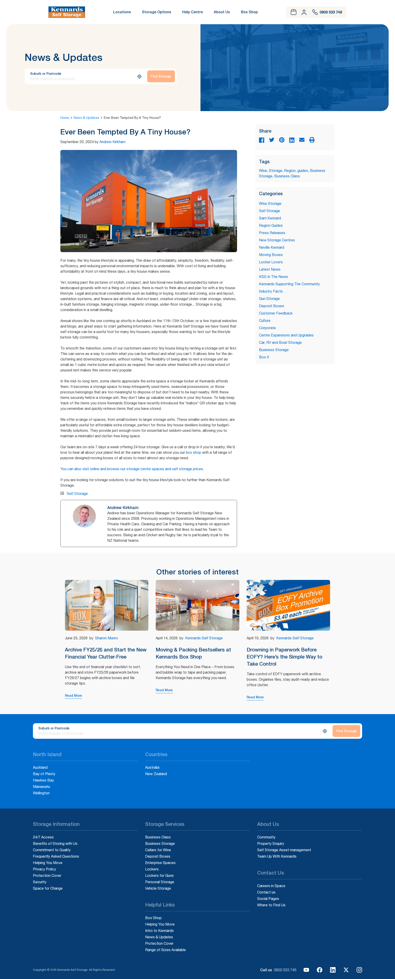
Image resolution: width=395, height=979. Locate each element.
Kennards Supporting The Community (289, 284)
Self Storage (77, 493)
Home (64, 118)
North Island (47, 754)
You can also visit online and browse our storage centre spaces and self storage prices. (132, 469)
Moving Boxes (271, 255)
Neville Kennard (271, 247)
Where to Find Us (271, 905)
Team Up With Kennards (276, 856)
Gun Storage (269, 298)
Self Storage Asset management (284, 850)
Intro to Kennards (159, 930)
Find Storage (161, 76)
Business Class (287, 176)
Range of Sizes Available (165, 950)
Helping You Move (47, 863)
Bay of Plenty (44, 774)
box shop (193, 452)
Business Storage (274, 350)
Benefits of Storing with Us (55, 843)
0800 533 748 (285, 970)
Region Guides (271, 225)
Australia (152, 767)
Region (290, 170)
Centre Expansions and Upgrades (286, 335)
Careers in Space (271, 886)
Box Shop (249, 12)
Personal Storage (159, 882)
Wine (263, 170)
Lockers (152, 869)
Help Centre (192, 12)
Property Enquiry (270, 843)
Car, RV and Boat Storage (280, 342)
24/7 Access (43, 837)
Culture (264, 320)
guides (302, 170)
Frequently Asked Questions (56, 856)
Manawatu (41, 786)
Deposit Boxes (271, 306)
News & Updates (86, 118)
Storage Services (164, 824)
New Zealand (156, 774)
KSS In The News (273, 277)
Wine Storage (270, 203)
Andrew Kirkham (112, 142)
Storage (275, 170)
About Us (222, 12)
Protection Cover (47, 875)
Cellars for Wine (158, 850)
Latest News (269, 269)
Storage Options (156, 12)
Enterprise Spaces (160, 863)
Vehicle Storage (158, 888)
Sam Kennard (270, 218)
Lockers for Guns (159, 875)
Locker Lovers (271, 262)
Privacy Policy (44, 869)
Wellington (41, 793)
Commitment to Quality (52, 850)
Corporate (267, 328)
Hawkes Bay (43, 780)
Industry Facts (271, 291)
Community (266, 837)
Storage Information (56, 824)
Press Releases (272, 233)
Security (39, 882)
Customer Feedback (276, 313)
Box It (264, 357)
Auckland (40, 767)
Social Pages (268, 898)
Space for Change (48, 888)
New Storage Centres (277, 240)
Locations (122, 12)
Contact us (266, 892)
